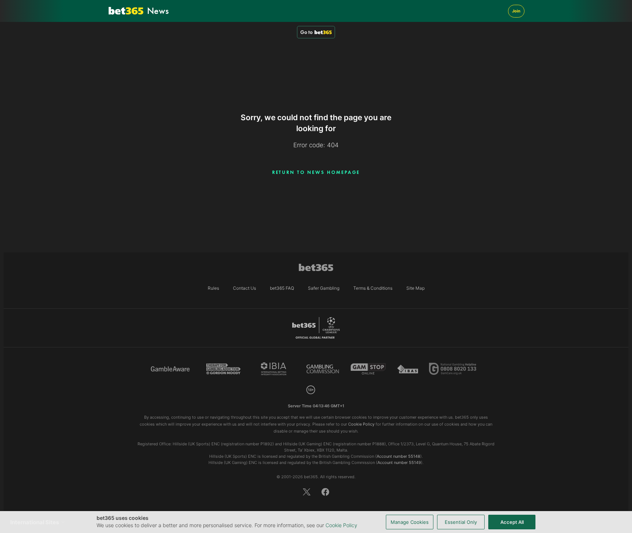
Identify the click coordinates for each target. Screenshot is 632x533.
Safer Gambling (323, 288)
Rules (213, 288)
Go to (306, 32)
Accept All (512, 522)
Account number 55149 (399, 462)
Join (516, 11)
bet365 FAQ (282, 288)
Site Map (415, 288)
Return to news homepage (316, 172)
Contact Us (244, 288)
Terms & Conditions (372, 288)
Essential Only (461, 522)
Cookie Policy (341, 525)
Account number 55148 (398, 456)
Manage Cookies (410, 522)
